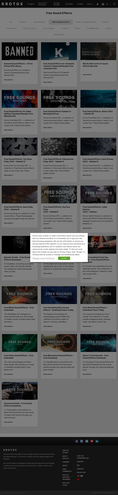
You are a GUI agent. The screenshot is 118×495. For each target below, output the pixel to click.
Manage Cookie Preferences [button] (43, 258)
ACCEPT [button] (64, 258)
